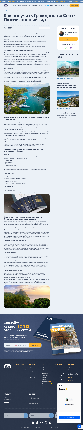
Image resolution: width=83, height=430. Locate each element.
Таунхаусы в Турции (59, 379)
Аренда (19, 5)
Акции (70, 380)
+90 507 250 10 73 (54, 5)
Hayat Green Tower (20, 377)
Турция (30, 367)
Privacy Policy (45, 427)
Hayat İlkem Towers (20, 375)
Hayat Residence (19, 383)
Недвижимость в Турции (60, 373)
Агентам (44, 377)
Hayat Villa (18, 381)
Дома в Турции (58, 377)
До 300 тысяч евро (72, 369)
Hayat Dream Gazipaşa (21, 371)
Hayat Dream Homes (20, 367)
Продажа (14, 5)
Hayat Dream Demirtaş (20, 369)
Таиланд (31, 371)
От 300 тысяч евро (72, 371)
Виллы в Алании (58, 371)
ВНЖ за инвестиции (62, 78)
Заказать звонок (74, 5)
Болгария (31, 373)
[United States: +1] (16, 345)
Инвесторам (71, 364)
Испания (31, 369)
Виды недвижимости (72, 367)
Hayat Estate (6, 10)
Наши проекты (20, 364)
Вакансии (44, 379)
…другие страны (33, 377)
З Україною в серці (46, 383)
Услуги (43, 371)
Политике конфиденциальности (18, 351)
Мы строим (24, 5)
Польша (31, 375)
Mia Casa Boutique (20, 379)
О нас (43, 364)
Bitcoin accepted (45, 381)
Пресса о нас (45, 375)
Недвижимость (59, 364)
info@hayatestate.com (33, 403)
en (63, 5)
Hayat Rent (44, 367)
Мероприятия (60, 108)
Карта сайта (45, 385)
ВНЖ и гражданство (32, 5)
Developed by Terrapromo (56, 427)
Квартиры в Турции (59, 375)
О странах (32, 364)
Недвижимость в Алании (60, 367)
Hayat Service (45, 369)
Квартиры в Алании (59, 369)
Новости (70, 78)
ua (61, 5)
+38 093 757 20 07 (33, 401)
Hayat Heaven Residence (21, 373)
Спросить (68, 39)
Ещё (40, 5)
